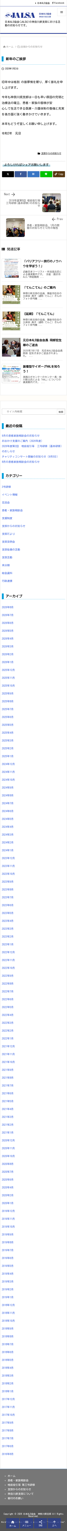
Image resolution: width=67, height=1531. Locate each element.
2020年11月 (8, 1148)
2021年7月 (8, 1085)
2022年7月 (8, 991)
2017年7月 (8, 1438)
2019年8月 (8, 1242)
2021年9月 (8, 1070)
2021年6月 (8, 1093)
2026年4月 (8, 638)
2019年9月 (8, 1234)
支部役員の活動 (11, 549)
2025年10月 (8, 685)
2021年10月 (8, 1062)
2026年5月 (8, 631)
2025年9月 (8, 693)
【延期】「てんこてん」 (39, 313)
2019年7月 (8, 1250)
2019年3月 (8, 1281)
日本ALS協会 (43, 3)
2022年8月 (8, 983)
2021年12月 (8, 1046)
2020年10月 (8, 1156)
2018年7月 (8, 1344)
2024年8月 (8, 795)
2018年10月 (8, 1320)
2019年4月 (8, 1273)
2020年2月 (8, 1195)
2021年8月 (8, 1077)
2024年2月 (8, 842)
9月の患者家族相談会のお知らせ (21, 435)
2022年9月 (8, 975)
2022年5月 (8, 1007)
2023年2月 (8, 936)
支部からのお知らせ (31, 47)
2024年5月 (8, 819)
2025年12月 (8, 670)
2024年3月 (8, 834)
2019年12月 (8, 1211)
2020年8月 (8, 1164)
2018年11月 (8, 1313)
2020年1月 (8, 1203)
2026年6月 (8, 623)
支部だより (8, 534)
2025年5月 (8, 725)
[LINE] (46, 174)
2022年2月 (8, 1030)
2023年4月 (8, 921)
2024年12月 (8, 764)
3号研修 (6, 487)
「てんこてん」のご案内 (39, 287)
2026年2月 (8, 654)
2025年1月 (8, 756)
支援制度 (7, 518)
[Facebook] (21, 174)
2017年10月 (8, 1415)
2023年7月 (8, 897)
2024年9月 (8, 787)
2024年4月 (8, 827)
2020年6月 (8, 1179)
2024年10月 (8, 779)
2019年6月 (8, 1258)
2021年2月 (8, 1124)
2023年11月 (8, 866)
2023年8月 (8, 889)
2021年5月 (8, 1101)
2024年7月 (8, 803)
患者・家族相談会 (12, 510)
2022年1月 (8, 1038)
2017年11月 (8, 1407)
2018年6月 (8, 1352)
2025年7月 (8, 709)
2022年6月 (8, 999)
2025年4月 (8, 732)
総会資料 (7, 573)
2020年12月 (8, 1140)
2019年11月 (8, 1219)
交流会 (6, 502)
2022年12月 (8, 952)
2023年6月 (8, 905)
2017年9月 (8, 1422)
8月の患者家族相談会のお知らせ (21, 462)
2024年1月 (8, 850)
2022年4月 (8, 1015)
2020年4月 (8, 1187)
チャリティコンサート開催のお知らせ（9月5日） (30, 456)
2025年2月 (8, 748)
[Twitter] (8, 174)
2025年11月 (8, 678)
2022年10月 (8, 968)
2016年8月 (8, 1454)
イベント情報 (9, 494)
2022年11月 (8, 960)
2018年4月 (8, 1368)
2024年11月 (8, 772)
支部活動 (7, 557)
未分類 (6, 565)
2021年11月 (8, 1054)
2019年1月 (8, 1297)
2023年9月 (8, 881)
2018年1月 (8, 1391)
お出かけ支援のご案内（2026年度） (23, 441)
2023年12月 (8, 858)
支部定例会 (8, 541)
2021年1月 (8, 1132)
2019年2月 (8, 1289)
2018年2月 (8, 1383)
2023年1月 (8, 944)
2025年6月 (8, 717)
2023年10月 (8, 874)
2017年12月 (8, 1399)
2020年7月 (8, 1172)
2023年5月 (8, 913)
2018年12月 (8, 1305)
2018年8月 (8, 1336)
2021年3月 (8, 1117)
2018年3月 (8, 1375)
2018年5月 (8, 1360)
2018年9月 (8, 1328)
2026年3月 (8, 646)
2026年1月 (8, 662)
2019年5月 (8, 1266)
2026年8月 (8, 607)
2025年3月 (8, 740)
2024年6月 (8, 811)
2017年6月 (8, 1446)
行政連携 (7, 581)
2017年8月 (8, 1430)
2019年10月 (8, 1226)
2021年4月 (8, 1109)
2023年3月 (8, 928)
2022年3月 (8, 1023)
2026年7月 (8, 615)
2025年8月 (8, 701)
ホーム (9, 47)
